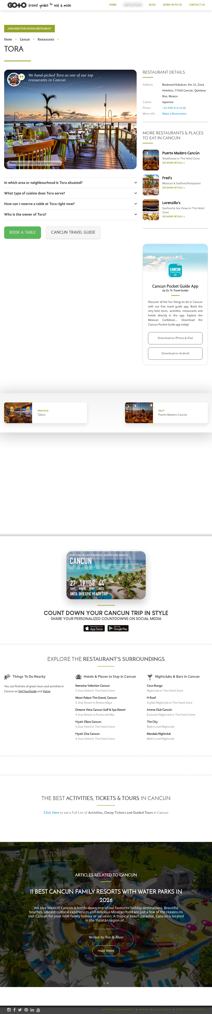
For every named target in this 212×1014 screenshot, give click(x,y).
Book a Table (22, 233)
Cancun (25, 39)
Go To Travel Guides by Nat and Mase (39, 5)
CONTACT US (197, 5)
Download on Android (175, 353)
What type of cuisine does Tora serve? (34, 193)
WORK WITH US (172, 5)
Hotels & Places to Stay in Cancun (110, 677)
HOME (113, 5)
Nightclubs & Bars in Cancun (177, 677)
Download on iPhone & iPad (175, 338)
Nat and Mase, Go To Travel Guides (14, 79)
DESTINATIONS (133, 5)
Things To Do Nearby (29, 677)
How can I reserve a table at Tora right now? (39, 204)
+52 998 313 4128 (174, 108)
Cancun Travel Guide (73, 233)
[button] (104, 983)
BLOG (152, 5)
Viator (46, 691)
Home (8, 39)
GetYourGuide (27, 691)
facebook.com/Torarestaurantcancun (38, 163)
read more (106, 944)
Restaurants (46, 39)
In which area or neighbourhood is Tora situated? (43, 183)
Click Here (51, 813)
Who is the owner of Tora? (25, 214)
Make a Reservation (174, 113)
